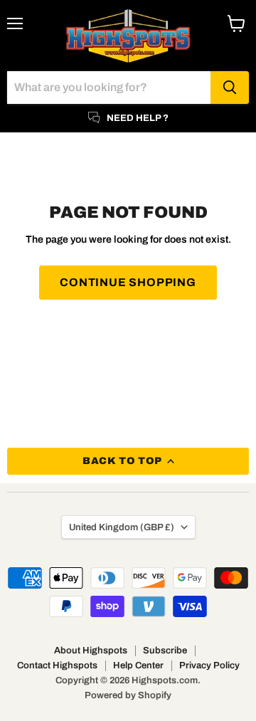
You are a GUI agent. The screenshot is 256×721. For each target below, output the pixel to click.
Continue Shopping (128, 282)
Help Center (138, 665)
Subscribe (165, 651)
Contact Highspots (57, 665)
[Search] (229, 87)
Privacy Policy (209, 665)
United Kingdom (121, 527)
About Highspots (90, 651)
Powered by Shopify (128, 695)
